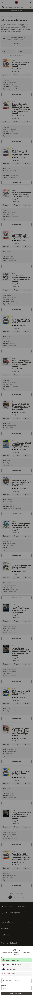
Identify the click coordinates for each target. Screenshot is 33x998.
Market (3, 978)
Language (3, 985)
